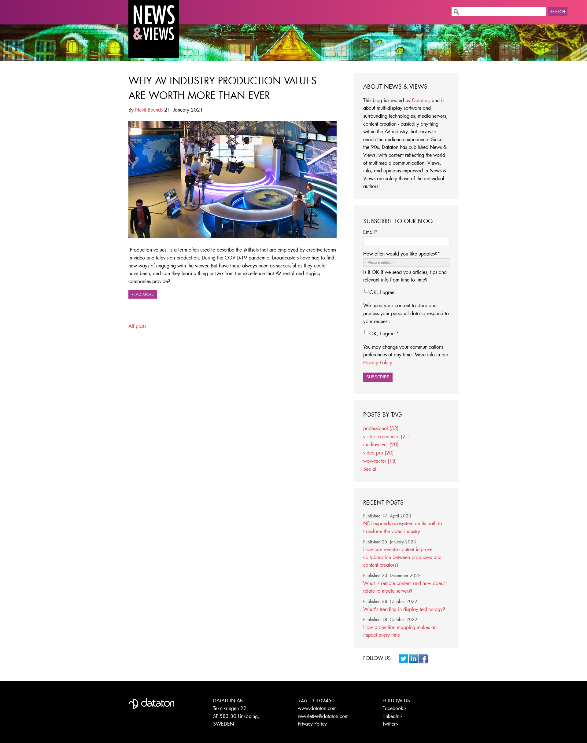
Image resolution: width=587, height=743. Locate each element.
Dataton (420, 100)
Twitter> (390, 723)
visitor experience (386, 436)
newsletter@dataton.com (323, 716)
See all (370, 468)
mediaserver (381, 444)
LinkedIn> (392, 716)
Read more (142, 294)
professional (381, 428)
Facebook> (394, 708)
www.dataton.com (317, 708)
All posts (137, 326)
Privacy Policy (377, 362)
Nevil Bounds (149, 109)
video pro (378, 452)
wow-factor (380, 461)
